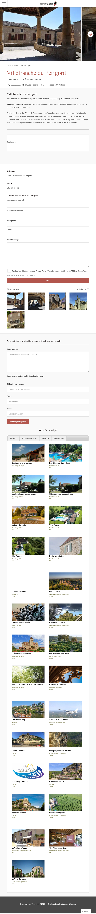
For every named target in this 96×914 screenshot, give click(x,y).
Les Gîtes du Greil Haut (59, 463)
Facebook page (47, 85)
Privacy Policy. (41, 271)
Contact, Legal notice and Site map (62, 904)
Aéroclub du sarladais (58, 720)
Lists (9, 66)
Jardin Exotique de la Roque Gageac (27, 684)
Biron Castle (54, 591)
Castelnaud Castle (57, 622)
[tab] (13, 438)
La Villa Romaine (19, 879)
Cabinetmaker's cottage (22, 463)
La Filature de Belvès (21, 622)
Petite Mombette (56, 556)
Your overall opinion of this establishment (25, 376)
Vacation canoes (19, 813)
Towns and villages (22, 66)
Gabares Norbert (56, 782)
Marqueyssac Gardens (59, 653)
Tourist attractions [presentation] (29, 438)
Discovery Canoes (20, 782)
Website (61, 85)
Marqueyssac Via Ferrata (60, 751)
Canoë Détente (18, 751)
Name (9, 396)
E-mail (9, 408)
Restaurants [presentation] (59, 438)
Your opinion (12, 349)
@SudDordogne (31, 85)
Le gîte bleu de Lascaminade (24, 494)
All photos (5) (83, 289)
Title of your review (15, 384)
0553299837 (16, 85)
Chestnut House (19, 591)
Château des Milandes (21, 653)
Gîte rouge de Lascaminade (61, 494)
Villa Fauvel (54, 525)
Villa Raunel (17, 556)
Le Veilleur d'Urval (20, 848)
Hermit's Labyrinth (57, 813)
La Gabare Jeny (18, 720)
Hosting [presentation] (13, 438)
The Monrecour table (58, 848)
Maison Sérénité (19, 525)
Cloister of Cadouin (57, 684)
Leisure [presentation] (45, 438)
